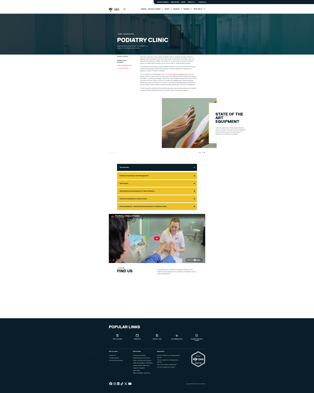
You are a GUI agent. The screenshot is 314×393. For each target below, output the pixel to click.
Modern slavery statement (141, 365)
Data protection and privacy (141, 358)
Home (120, 34)
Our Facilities (128, 34)
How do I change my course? (166, 367)
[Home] (114, 11)
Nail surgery (124, 183)
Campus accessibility (139, 355)
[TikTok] (122, 383)
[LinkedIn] (118, 383)
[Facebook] (110, 383)
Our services (124, 167)
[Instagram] (114, 383)
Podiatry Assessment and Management (134, 175)
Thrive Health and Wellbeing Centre (178, 74)
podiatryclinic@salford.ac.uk (124, 65)
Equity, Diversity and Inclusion (142, 360)
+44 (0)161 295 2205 (123, 68)
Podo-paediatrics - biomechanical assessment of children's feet (143, 206)
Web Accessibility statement (141, 373)
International (175, 2)
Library (183, 2)
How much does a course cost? (167, 364)
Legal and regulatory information (143, 363)
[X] (125, 383)
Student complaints (139, 368)
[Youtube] (130, 383)
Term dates (136, 370)
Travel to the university (116, 360)
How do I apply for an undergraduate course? (168, 356)
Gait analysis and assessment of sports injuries (137, 191)
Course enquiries (114, 358)
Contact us (202, 2)
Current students (163, 2)
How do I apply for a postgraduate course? (167, 361)
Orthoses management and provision (133, 199)
